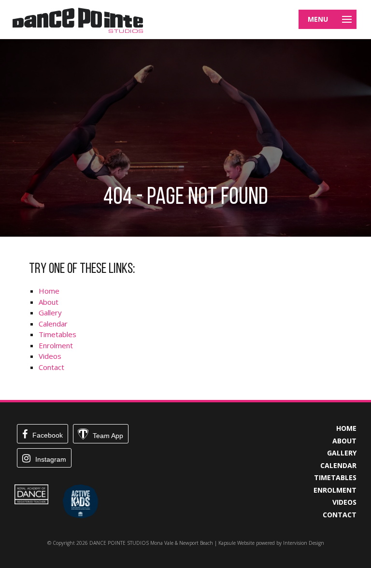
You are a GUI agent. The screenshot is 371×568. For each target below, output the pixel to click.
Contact (51, 367)
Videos (50, 356)
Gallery (50, 312)
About (48, 302)
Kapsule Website (236, 543)
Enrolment (56, 345)
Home (49, 291)
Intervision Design (303, 543)
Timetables (57, 334)
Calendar (53, 323)
